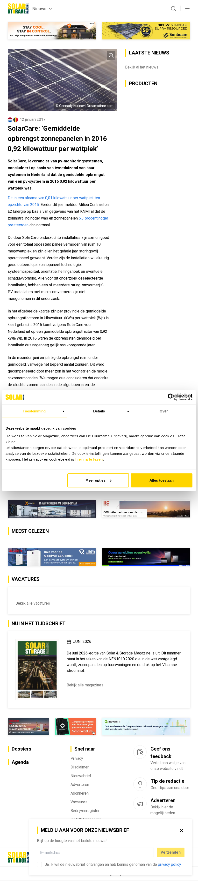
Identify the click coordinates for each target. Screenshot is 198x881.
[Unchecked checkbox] (39, 864)
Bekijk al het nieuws (141, 67)
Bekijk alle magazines (85, 685)
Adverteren (80, 784)
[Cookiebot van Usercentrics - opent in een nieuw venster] (171, 397)
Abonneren (80, 793)
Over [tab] (164, 411)
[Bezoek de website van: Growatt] (146, 726)
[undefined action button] (152, 852)
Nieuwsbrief (81, 776)
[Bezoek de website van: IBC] (146, 508)
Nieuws (39, 8)
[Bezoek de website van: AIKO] (52, 30)
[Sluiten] (181, 830)
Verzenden (171, 852)
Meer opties (95, 480)
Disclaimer (80, 767)
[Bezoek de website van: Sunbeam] (146, 30)
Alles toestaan (161, 480)
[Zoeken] (173, 8)
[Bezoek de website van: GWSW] (28, 726)
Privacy (77, 758)
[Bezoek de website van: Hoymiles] (146, 557)
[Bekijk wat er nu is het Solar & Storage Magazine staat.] (37, 669)
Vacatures (79, 802)
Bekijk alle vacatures (32, 603)
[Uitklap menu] (187, 8)
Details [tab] (99, 411)
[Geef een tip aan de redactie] (140, 784)
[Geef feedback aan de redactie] (140, 752)
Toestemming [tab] (34, 411)
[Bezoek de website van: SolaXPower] (52, 509)
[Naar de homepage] (18, 8)
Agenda (20, 762)
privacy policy (169, 864)
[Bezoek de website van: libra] (52, 557)
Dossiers (21, 749)
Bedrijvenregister (85, 810)
